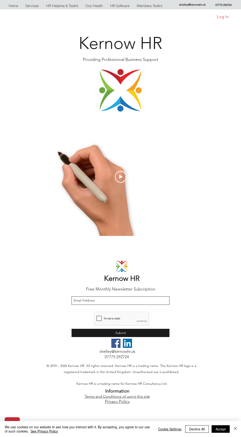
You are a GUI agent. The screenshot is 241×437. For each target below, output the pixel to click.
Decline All (197, 429)
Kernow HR (122, 278)
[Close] (235, 429)
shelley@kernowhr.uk (192, 4)
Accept (221, 429)
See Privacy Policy (44, 431)
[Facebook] (115, 343)
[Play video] (121, 177)
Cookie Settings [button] (169, 429)
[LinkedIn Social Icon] (127, 343)
